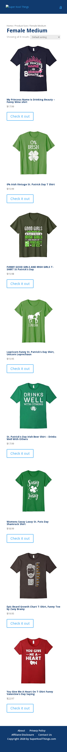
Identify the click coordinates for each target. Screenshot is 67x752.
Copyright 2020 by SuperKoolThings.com (31, 738)
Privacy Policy (38, 730)
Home (10, 25)
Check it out (20, 116)
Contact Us (45, 734)
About (21, 730)
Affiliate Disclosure (23, 734)
